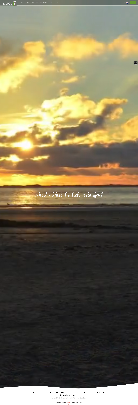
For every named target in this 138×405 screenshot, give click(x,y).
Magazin (51, 2)
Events (56, 2)
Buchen (133, 2)
